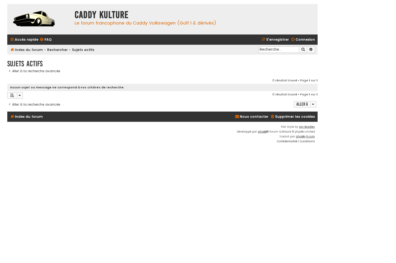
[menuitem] (45, 39)
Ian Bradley (307, 127)
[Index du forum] (40, 19)
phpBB (262, 132)
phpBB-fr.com (305, 136)
